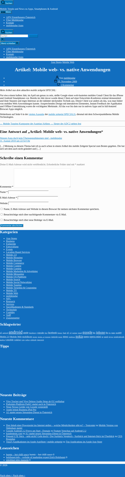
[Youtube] (123, 56)
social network (119, 337)
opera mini (95, 336)
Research (10, 301)
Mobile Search (13, 279)
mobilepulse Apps (14, 25)
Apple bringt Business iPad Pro (21, 409)
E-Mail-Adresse (8, 197)
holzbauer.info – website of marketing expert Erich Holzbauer (35, 457)
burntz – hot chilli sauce (17, 454)
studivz (2, 340)
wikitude (33, 340)
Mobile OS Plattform (16, 276)
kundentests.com (14, 433)
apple (25, 332)
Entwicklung (12, 246)
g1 (68, 332)
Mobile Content (13, 266)
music (60, 337)
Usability (10, 312)
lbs (107, 332)
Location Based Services (18, 252)
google (87, 332)
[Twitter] (123, 48)
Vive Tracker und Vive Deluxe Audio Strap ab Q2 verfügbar (35, 401)
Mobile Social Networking (19, 282)
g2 (71, 333)
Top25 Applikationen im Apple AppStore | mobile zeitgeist (34, 441)
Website (4, 203)
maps (113, 333)
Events (9, 249)
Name (4, 192)
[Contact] (123, 44)
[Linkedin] (123, 61)
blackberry (33, 333)
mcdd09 (118, 333)
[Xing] (123, 69)
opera (86, 336)
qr (102, 337)
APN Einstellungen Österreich (20, 17)
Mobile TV (11, 290)
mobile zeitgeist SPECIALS (61, 114)
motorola (54, 337)
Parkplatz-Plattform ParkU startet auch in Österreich (31, 404)
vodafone (17, 340)
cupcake (40, 333)
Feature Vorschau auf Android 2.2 (70, 431)
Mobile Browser (14, 260)
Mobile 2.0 (11, 255)
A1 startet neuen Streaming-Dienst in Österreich (29, 412)
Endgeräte (11, 244)
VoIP (8, 315)
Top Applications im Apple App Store (84, 441)
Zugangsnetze (13, 318)
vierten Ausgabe (36, 114)
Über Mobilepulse (14, 20)
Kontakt (10, 22)
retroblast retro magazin (17, 460)
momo (35, 337)
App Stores (56, 62)
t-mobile (10, 339)
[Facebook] (123, 52)
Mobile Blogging (14, 257)
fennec (59, 333)
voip (23, 340)
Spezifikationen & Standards (20, 307)
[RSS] (123, 65)
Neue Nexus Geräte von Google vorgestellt (27, 407)
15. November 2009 (67, 81)
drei (46, 333)
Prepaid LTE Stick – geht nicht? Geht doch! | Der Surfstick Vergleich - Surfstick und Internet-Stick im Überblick (60, 436)
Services (10, 304)
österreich (40, 340)
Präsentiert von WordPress (12, 470)
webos (27, 340)
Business (10, 241)
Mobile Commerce (15, 263)
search (106, 337)
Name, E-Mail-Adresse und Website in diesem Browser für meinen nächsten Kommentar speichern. (51, 209)
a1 (1, 333)
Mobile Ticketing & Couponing (21, 287)
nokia (79, 336)
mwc (65, 336)
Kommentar (6, 186)
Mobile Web (68, 62)
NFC (8, 298)
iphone (100, 332)
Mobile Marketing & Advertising (22, 271)
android (16, 332)
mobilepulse (6, 6)
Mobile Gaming (13, 268)
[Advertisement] (23, 370)
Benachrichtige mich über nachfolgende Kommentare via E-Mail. (35, 214)
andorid (5, 333)
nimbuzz (72, 337)
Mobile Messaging (15, 274)
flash (64, 333)
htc (94, 333)
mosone (48, 337)
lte (110, 333)
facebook (52, 332)
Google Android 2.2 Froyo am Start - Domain (28, 431)
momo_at (41, 337)
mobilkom (27, 336)
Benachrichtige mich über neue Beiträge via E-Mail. (29, 220)
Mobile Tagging (13, 285)
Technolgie (11, 309)
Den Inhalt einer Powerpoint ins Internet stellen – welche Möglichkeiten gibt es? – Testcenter (50, 425)
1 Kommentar (67, 85)
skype (111, 337)
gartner (74, 333)
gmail (80, 333)
